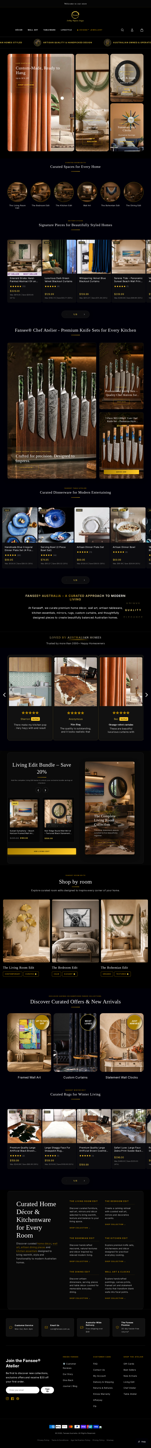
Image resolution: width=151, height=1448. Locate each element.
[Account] (132, 30)
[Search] (122, 30)
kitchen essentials (26, 1251)
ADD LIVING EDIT (42, 851)
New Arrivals (130, 1376)
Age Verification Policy (80, 1440)
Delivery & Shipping (103, 1382)
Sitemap (110, 1440)
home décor (44, 1243)
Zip (95, 1406)
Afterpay (97, 1400)
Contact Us (99, 1370)
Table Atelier (130, 1394)
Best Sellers (130, 1370)
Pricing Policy (98, 1440)
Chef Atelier (130, 1388)
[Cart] (142, 30)
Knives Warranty (101, 1394)
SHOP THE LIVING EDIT (107, 842)
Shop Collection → (80, 1228)
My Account (99, 1376)
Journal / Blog (70, 1386)
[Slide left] (66, 314)
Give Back (68, 1380)
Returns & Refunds (103, 1388)
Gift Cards (129, 1363)
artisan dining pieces (33, 1247)
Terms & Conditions (60, 1440)
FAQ (95, 1363)
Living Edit (129, 1382)
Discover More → (27, 467)
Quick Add (121, 472)
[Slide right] (84, 314)
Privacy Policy (43, 1440)
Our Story (68, 1374)
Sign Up (47, 1390)
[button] (5, 695)
